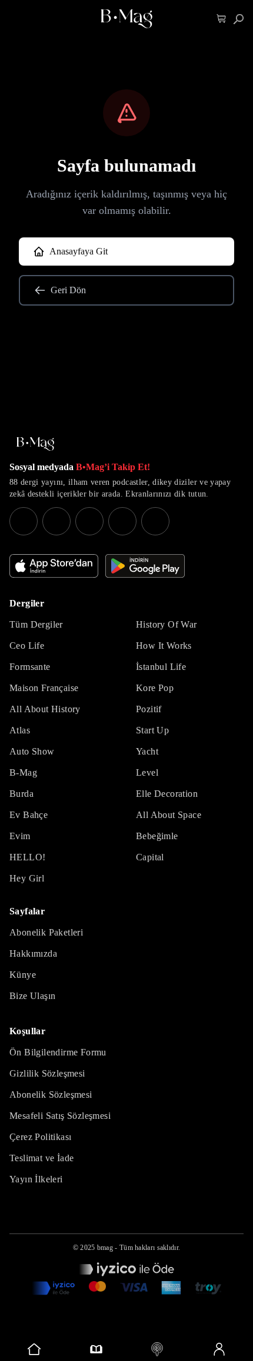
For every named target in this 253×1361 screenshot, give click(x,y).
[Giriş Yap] (219, 1349)
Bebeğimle (157, 836)
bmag (105, 1247)
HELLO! (27, 857)
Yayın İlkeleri (36, 1179)
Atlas (19, 730)
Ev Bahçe (28, 815)
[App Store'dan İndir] (53, 566)
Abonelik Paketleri (46, 932)
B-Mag (23, 772)
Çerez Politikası (40, 1137)
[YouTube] (56, 521)
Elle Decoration (167, 794)
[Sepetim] (222, 19)
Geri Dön (68, 290)
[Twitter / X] (89, 521)
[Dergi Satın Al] (96, 1349)
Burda (21, 794)
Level (147, 772)
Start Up (152, 730)
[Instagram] (23, 521)
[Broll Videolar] (157, 1349)
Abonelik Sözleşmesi (50, 1094)
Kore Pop (155, 688)
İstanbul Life (161, 667)
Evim (20, 836)
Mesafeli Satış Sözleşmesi (60, 1116)
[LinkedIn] (122, 521)
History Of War (166, 624)
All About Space (168, 815)
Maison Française (43, 688)
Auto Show (32, 751)
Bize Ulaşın (32, 996)
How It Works (164, 646)
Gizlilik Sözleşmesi (47, 1073)
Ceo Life (26, 646)
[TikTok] (155, 521)
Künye (22, 975)
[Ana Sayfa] (35, 444)
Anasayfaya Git (78, 251)
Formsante (30, 667)
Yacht (147, 751)
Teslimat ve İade (41, 1158)
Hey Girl (26, 878)
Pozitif (149, 709)
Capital (150, 857)
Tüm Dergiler (36, 624)
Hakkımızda (33, 953)
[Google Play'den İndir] (145, 566)
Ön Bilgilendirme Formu (57, 1052)
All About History (45, 709)
